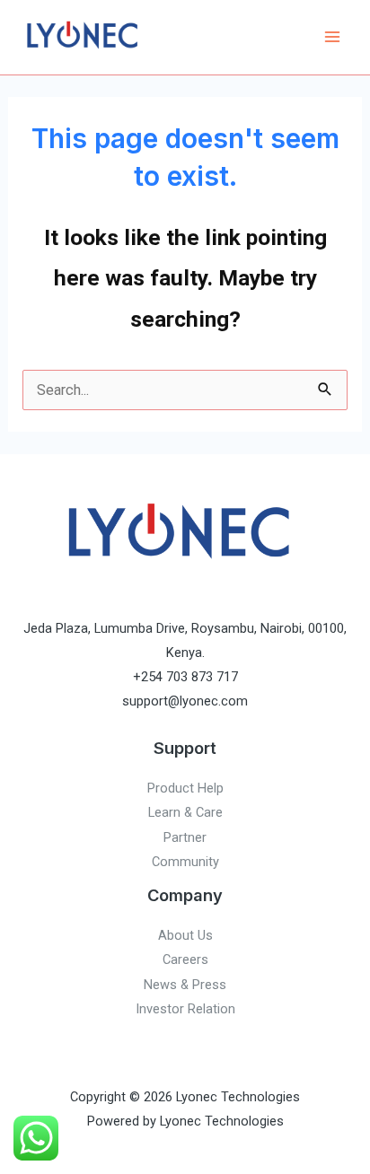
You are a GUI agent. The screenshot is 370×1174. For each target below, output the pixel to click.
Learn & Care (185, 812)
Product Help (185, 788)
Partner (185, 837)
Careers (185, 959)
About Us (185, 935)
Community (185, 862)
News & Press (185, 985)
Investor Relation (185, 1009)
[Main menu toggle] (332, 37)
